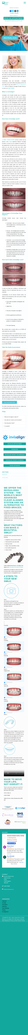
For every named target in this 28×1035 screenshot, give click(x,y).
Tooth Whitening (5, 908)
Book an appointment (13, 18)
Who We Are (4, 474)
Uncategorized (5, 911)
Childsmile (4, 901)
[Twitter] (13, 11)
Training (3, 909)
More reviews (14, 863)
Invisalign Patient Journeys (15, 460)
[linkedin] (18, 11)
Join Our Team (5, 477)
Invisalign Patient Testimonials (15, 454)
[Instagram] (15, 11)
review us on (11, 843)
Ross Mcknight (10, 856)
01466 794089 (14, 13)
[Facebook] (11, 11)
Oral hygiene (4, 904)
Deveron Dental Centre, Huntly (15, 835)
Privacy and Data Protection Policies (18, 920)
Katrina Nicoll (10, 846)
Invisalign (14, 449)
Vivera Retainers (15, 465)
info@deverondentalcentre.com (13, 20)
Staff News (4, 906)
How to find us (13, 15)
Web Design (16, 919)
